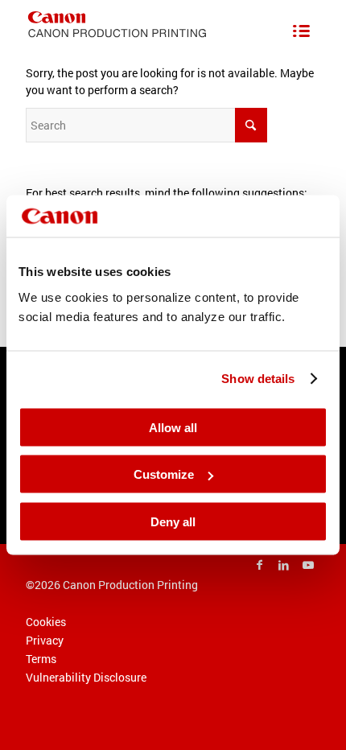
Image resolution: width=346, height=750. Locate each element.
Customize (164, 474)
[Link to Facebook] (260, 565)
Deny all (173, 521)
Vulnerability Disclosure (86, 677)
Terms (41, 658)
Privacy (45, 640)
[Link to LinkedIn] (284, 565)
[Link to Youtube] (308, 565)
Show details (258, 378)
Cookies (46, 621)
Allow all (173, 427)
